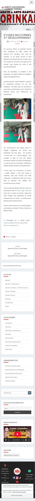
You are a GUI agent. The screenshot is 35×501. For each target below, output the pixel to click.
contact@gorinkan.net (29, 475)
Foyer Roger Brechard (24, 190)
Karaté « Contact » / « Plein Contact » (17, 288)
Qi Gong (7, 299)
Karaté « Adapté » (10, 291)
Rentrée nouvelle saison (12, 366)
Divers (7, 306)
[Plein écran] (29, 440)
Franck (25, 41)
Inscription (8, 323)
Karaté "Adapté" (11, 237)
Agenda (7, 280)
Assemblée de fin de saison (13, 373)
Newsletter (8, 349)
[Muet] (26, 440)
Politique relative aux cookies (19, 492)
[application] (17, 434)
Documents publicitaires (13, 342)
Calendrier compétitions (13, 330)
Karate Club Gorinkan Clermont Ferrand (15, 7)
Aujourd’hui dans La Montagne (14, 370)
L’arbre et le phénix (11, 345)
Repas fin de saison (11, 377)
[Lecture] (6, 440)
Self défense (9, 302)
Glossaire (8, 327)
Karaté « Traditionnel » (12, 284)
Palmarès (8, 334)
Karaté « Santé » (10, 295)
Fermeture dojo (10, 381)
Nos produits (9, 338)
